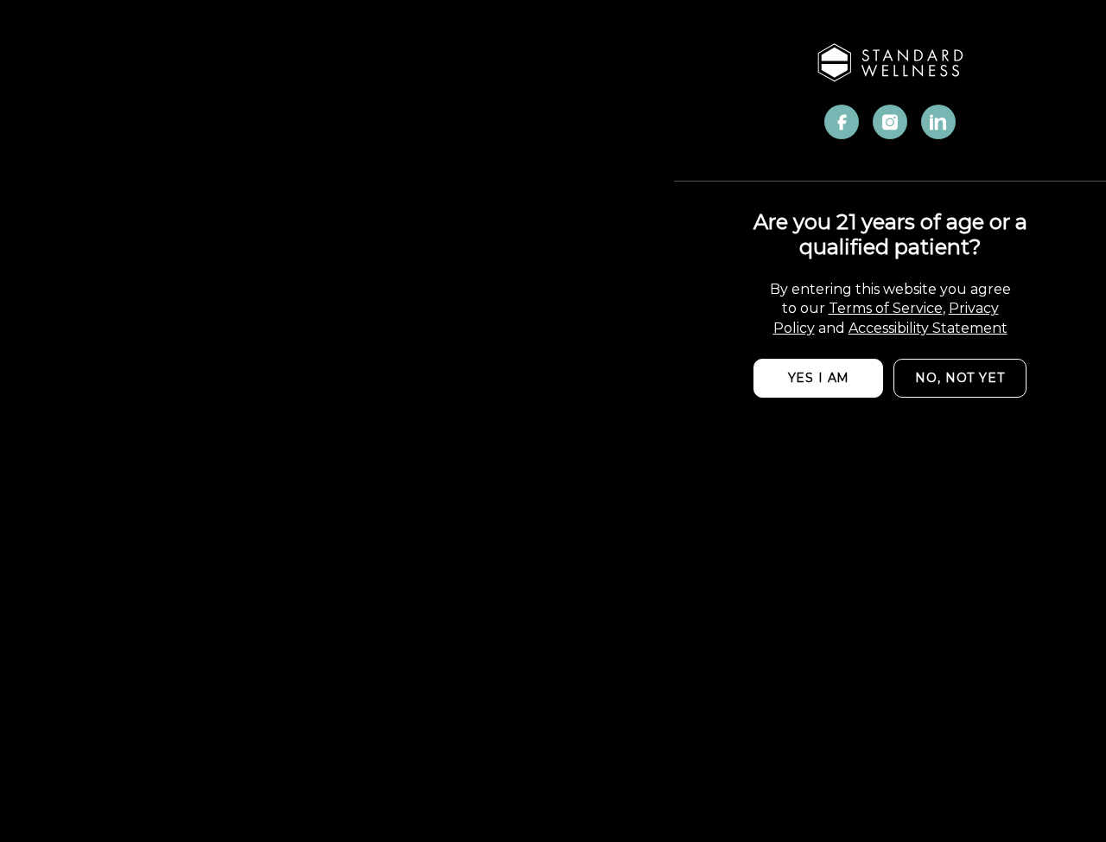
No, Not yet (959, 378)
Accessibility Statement (928, 328)
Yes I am (819, 378)
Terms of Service (886, 308)
